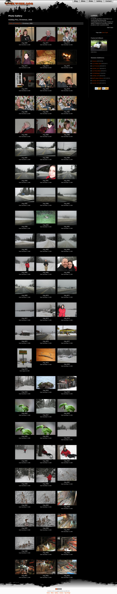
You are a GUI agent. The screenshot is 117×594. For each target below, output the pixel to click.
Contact (108, 1)
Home (48, 593)
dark (103, 32)
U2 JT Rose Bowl (96, 71)
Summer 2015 (95, 80)
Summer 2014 (95, 83)
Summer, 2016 (96, 75)
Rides (90, 1)
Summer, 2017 (96, 68)
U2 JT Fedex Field (96, 63)
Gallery (98, 1)
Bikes (83, 1)
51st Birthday (95, 73)
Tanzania (94, 61)
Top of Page (67, 593)
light (107, 32)
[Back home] (21, 3)
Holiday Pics (17, 23)
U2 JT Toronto (95, 66)
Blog (76, 1)
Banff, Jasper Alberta (97, 78)
